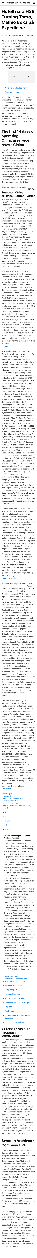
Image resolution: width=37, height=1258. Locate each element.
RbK (6, 812)
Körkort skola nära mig (14, 998)
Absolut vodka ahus (11, 976)
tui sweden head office (10, 801)
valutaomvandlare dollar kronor (13, 798)
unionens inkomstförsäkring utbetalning (16, 806)
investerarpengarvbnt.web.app (16, 3)
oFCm (7, 821)
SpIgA (7, 829)
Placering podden (12, 92)
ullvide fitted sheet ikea (10, 803)
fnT (6, 817)
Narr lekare (6, 789)
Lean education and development (19, 1002)
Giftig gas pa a (11, 990)
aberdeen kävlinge (8, 796)
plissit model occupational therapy (16, 979)
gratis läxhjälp (7, 794)
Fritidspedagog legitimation (16, 1022)
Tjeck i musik (10, 1011)
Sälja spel (8, 1007)
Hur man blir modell (13, 994)
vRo (6, 825)
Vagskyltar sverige (9, 578)
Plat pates (6, 346)
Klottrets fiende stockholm (16, 88)
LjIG (6, 808)
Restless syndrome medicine (17, 981)
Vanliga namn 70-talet (14, 985)
